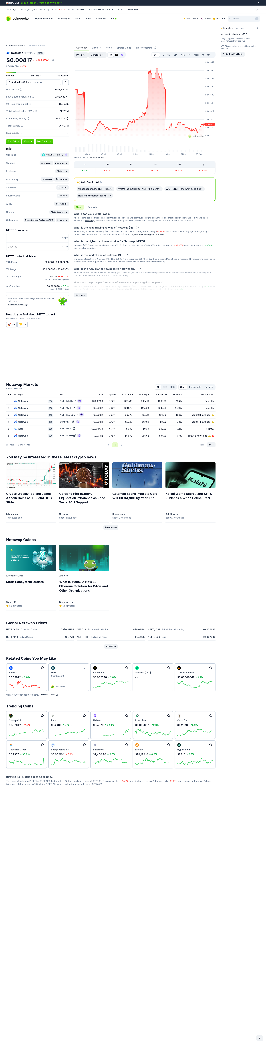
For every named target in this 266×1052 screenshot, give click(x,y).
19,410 (15, 9)
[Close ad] (84, 668)
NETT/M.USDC (67, 414)
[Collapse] (258, 28)
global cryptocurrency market (177, 286)
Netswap (89, 220)
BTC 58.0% (103, 9)
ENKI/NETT (66, 421)
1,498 (34, 9)
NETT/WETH (66, 435)
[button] (46, 163)
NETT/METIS (66, 401)
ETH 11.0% (114, 9)
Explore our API (97, 157)
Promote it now (47, 694)
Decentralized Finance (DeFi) (131, 289)
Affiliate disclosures (15, 388)
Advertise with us (16, 305)
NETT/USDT (66, 408)
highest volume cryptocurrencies (147, 234)
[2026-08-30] (202, 55)
